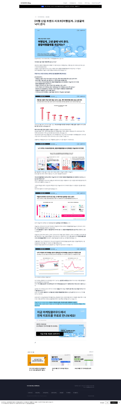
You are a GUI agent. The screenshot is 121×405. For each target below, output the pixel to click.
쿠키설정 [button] (102, 402)
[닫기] (119, 402)
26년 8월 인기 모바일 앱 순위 (83, 368)
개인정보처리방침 (30, 403)
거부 (107, 402)
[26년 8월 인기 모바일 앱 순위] (83, 360)
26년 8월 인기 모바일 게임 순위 (60, 369)
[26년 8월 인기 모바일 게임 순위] (60, 360)
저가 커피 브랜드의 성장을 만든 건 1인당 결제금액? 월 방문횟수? (37, 369)
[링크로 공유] (35, 342)
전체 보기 (91, 351)
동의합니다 (114, 402)
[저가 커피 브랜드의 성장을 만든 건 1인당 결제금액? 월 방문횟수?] (38, 360)
